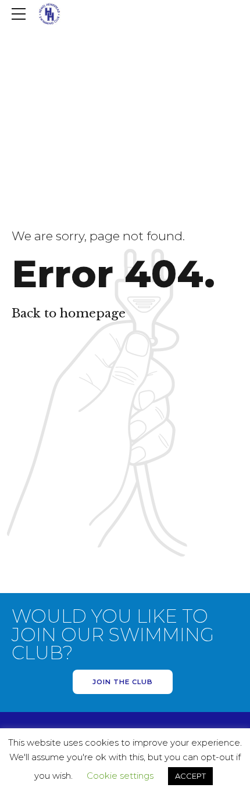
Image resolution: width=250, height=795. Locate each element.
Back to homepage (69, 313)
